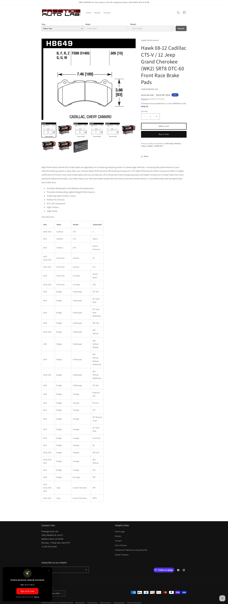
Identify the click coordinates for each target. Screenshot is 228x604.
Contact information (134, 602)
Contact (118, 541)
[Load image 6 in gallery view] (128, 130)
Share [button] (146, 156)
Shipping (144, 99)
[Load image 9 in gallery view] (80, 146)
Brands (118, 536)
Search (181, 28)
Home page (120, 531)
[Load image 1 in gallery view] (48, 130)
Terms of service (105, 602)
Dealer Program (122, 555)
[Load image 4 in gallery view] (96, 130)
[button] (178, 13)
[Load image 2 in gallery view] (64, 130)
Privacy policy (92, 602)
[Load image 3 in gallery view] (80, 130)
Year (43, 24)
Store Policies (121, 545)
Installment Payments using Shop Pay (131, 550)
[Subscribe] (86, 570)
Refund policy (80, 602)
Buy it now (164, 134)
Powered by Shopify (66, 603)
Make (88, 24)
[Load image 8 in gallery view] (64, 146)
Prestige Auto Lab (53, 603)
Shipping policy (119, 602)
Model (133, 24)
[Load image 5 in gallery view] (112, 130)
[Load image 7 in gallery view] (48, 146)
